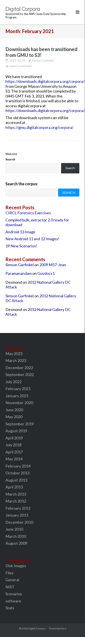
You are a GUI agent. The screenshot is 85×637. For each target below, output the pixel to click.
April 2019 (14, 437)
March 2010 (15, 536)
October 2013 (17, 473)
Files (9, 572)
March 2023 (15, 360)
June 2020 (14, 409)
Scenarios (13, 593)
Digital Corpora (36, 628)
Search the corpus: (21, 183)
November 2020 (19, 402)
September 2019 (19, 423)
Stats (9, 607)
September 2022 (19, 374)
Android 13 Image (20, 231)
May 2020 (13, 416)
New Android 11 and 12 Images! (32, 238)
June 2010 (14, 529)
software (13, 601)
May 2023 (13, 353)
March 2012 (15, 501)
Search (10, 159)
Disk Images (15, 565)
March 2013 (15, 494)
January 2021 (16, 395)
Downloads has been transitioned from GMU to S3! (41, 52)
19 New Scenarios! (21, 245)
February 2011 (17, 508)
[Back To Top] (74, 625)
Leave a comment (21, 66)
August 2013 (16, 480)
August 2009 (16, 543)
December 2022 (19, 367)
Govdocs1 (46, 273)
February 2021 (17, 388)
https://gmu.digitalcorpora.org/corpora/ (39, 127)
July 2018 (13, 444)
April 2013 (14, 487)
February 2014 (17, 466)
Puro (63, 628)
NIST (9, 586)
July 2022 (13, 381)
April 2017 (14, 452)
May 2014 (13, 458)
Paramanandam (18, 273)
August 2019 (16, 430)
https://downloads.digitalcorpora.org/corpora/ (45, 81)
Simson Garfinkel (42, 60)
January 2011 (16, 515)
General (12, 579)
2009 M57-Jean (52, 264)
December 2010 (19, 522)
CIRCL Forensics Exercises (28, 212)
